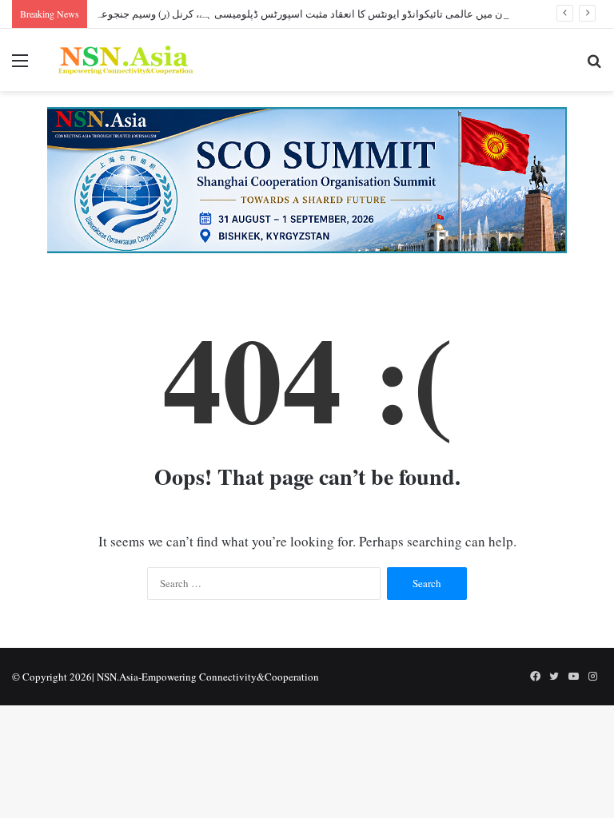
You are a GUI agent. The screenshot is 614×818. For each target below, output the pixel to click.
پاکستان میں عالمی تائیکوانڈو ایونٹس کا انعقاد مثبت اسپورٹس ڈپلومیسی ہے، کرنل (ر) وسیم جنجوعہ (312, 13)
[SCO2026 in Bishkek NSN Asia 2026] (307, 178)
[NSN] (125, 60)
